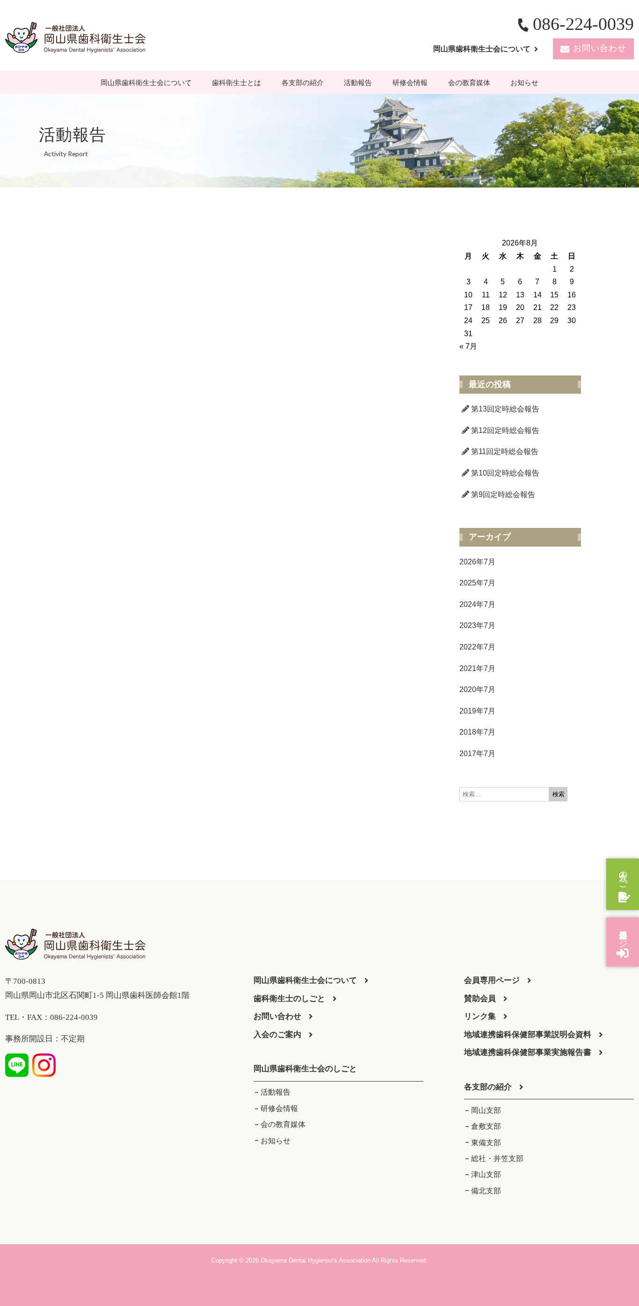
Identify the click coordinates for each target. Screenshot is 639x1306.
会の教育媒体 (469, 83)
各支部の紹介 (303, 83)
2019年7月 (477, 711)
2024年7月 (477, 604)
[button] (305, 1069)
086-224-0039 (583, 24)
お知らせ (524, 83)
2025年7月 (477, 583)
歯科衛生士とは (236, 83)
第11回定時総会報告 (504, 451)
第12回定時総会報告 (505, 430)
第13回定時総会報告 (505, 409)
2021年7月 (477, 668)
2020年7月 (477, 689)
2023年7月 (477, 625)
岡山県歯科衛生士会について (146, 83)
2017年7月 (477, 754)
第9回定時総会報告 (503, 494)
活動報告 (358, 83)
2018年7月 (477, 732)
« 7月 (468, 346)
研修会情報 (410, 83)
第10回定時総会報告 (505, 473)
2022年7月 (477, 647)
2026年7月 (477, 562)
